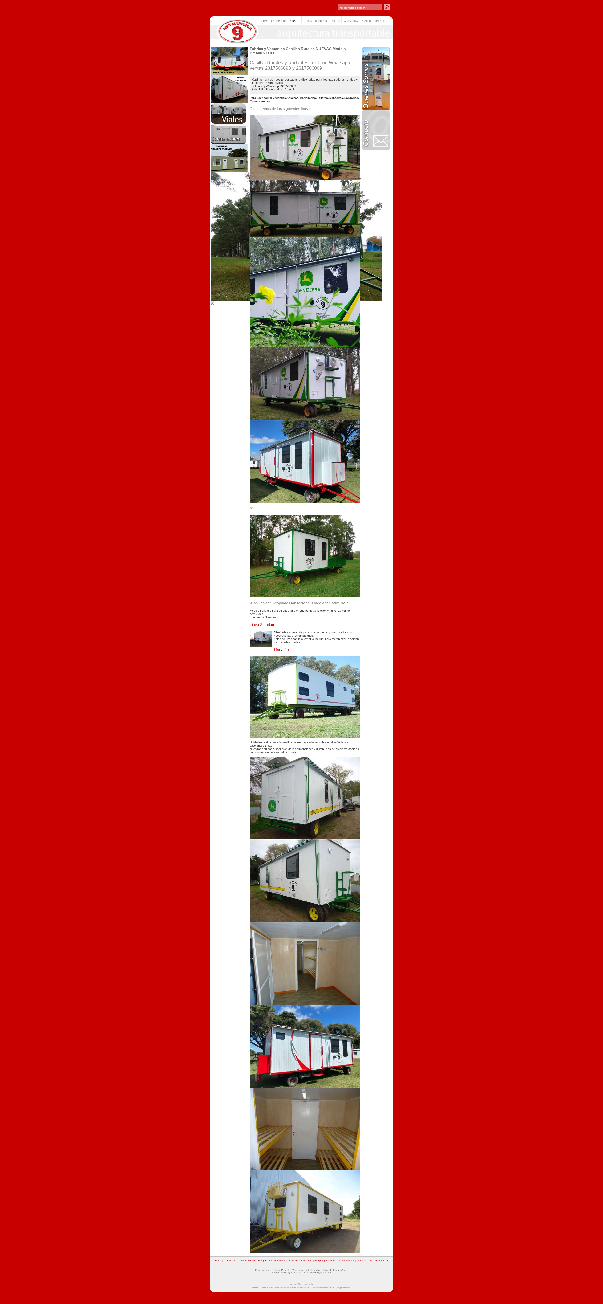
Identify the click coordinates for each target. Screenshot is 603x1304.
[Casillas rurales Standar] (305, 737)
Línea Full (282, 650)
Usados (361, 1260)
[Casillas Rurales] (229, 74)
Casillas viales (346, 1260)
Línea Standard (262, 625)
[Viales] (228, 122)
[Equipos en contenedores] (228, 143)
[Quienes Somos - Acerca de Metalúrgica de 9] (376, 109)
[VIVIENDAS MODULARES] (229, 171)
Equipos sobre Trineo (300, 1260)
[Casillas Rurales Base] (305, 235)
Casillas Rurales (247, 1260)
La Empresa (230, 1260)
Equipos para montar (325, 1260)
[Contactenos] (376, 149)
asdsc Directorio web (301, 1284)
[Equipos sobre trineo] (229, 102)
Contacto (372, 1260)
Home (218, 1260)
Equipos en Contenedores (272, 1260)
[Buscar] (387, 7)
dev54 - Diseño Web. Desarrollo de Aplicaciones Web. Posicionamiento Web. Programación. (301, 1287)
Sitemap (383, 1260)
